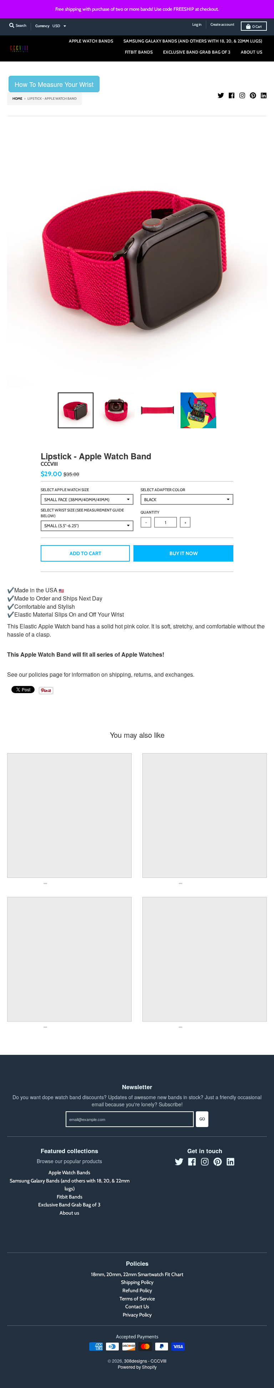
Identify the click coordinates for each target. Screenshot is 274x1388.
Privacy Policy (137, 1315)
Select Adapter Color (163, 489)
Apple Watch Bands (69, 1172)
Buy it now (183, 553)
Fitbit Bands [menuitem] (139, 52)
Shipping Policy (137, 1282)
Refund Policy (137, 1290)
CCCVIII (49, 464)
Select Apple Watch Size (65, 489)
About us (69, 1213)
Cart (257, 26)
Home (17, 98)
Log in (197, 24)
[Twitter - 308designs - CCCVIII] (221, 95)
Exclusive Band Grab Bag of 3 (69, 1204)
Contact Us (137, 1306)
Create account (222, 24)
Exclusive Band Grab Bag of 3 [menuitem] (196, 52)
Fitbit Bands (69, 1197)
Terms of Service (137, 1298)
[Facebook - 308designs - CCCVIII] (231, 95)
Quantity (150, 512)
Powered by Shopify (137, 1367)
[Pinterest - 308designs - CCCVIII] (253, 95)
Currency (42, 26)
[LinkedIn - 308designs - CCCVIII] (263, 95)
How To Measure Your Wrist (54, 84)
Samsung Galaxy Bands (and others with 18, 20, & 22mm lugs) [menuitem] (192, 41)
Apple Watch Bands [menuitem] (91, 41)
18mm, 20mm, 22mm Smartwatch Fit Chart (137, 1274)
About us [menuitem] (251, 52)
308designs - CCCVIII (145, 1361)
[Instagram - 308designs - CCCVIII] (242, 95)
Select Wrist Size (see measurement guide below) (82, 513)
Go (202, 1118)
